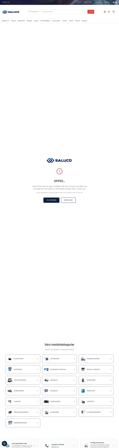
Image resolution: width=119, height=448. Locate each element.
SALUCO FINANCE (88, 2)
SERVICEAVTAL (98, 2)
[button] (4, 443)
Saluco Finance (56, 21)
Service (36, 21)
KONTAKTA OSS (68, 200)
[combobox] (67, 12)
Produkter (5, 21)
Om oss (71, 21)
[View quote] (114, 12)
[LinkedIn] (116, 2)
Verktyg (13, 21)
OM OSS (79, 2)
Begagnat (29, 21)
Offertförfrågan (45, 21)
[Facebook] (113, 2)
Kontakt (65, 21)
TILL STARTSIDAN (51, 200)
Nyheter (77, 21)
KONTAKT (107, 2)
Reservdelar (21, 21)
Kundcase (84, 21)
